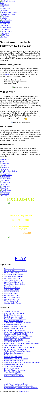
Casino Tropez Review (11, 291)
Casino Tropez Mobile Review (14, 282)
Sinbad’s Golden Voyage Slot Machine (17, 338)
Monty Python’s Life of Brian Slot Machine (18, 332)
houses (7, 74)
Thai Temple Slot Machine (13, 345)
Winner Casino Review (12, 301)
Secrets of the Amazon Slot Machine (16, 359)
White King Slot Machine (12, 372)
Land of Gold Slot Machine (13, 315)
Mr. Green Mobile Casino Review (15, 271)
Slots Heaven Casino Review (14, 280)
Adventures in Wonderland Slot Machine (17, 323)
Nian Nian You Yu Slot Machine (15, 313)
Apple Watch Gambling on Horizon (16, 384)
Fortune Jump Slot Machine (13, 340)
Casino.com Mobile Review (13, 274)
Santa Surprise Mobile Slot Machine (16, 334)
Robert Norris (23, 391)
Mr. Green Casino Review (13, 278)
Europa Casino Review (12, 295)
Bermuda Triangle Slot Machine (14, 370)
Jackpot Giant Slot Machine (13, 353)
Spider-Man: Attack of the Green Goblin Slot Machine (22, 362)
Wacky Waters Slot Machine (13, 321)
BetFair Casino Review (12, 288)
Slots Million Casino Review (13, 276)
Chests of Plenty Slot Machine (14, 328)
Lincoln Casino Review (12, 273)
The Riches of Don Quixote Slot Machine (18, 336)
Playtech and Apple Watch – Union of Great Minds (21, 388)
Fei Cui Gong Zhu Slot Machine (15, 330)
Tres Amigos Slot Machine (13, 374)
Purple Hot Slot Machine (12, 368)
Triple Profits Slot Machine (13, 366)
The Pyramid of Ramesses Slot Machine (17, 351)
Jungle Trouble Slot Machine (13, 317)
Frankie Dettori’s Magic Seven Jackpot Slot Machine (21, 343)
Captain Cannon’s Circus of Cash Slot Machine (20, 347)
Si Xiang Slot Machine (11, 311)
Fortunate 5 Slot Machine (12, 324)
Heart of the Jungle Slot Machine (15, 349)
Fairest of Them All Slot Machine (15, 326)
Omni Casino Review (11, 290)
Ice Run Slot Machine (11, 355)
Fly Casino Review (10, 286)
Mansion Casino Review (12, 299)
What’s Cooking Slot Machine (14, 364)
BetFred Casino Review (12, 297)
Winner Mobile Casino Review (14, 284)
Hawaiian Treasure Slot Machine (15, 319)
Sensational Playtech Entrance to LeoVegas (18, 386)
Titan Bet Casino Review (12, 303)
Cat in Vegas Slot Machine (13, 357)
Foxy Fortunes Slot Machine (13, 360)
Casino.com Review (11, 293)
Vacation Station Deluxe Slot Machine (17, 341)
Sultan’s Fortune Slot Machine (14, 376)
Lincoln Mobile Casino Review (14, 269)
